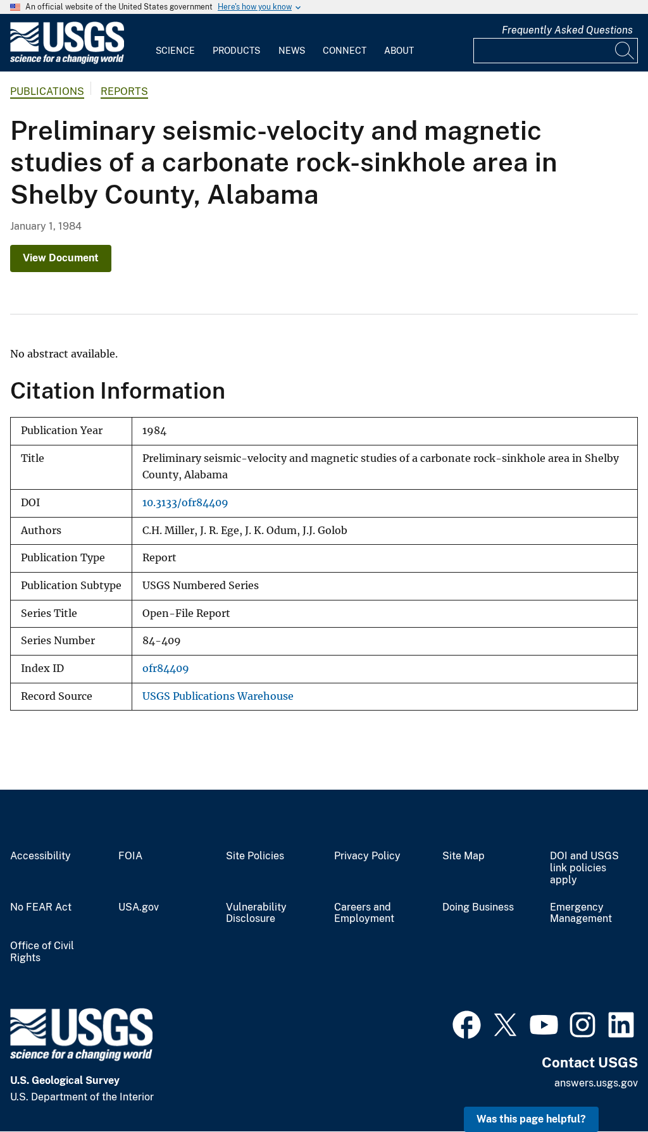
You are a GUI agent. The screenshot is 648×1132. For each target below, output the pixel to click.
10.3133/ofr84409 (185, 503)
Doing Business (478, 907)
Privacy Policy (367, 856)
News (291, 51)
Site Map (463, 856)
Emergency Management (581, 913)
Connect (344, 51)
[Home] (67, 61)
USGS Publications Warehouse (218, 696)
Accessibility (40, 856)
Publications (47, 91)
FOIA (130, 856)
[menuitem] (175, 43)
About (399, 51)
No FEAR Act (41, 907)
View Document (61, 258)
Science (175, 51)
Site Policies (255, 856)
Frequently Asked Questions (567, 30)
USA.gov (138, 907)
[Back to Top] (602, 1086)
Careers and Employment (364, 913)
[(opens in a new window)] (466, 1023)
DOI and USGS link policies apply (584, 868)
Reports (124, 91)
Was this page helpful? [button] (531, 1119)
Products (236, 51)
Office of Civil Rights (42, 952)
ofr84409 (165, 668)
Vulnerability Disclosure (256, 913)
